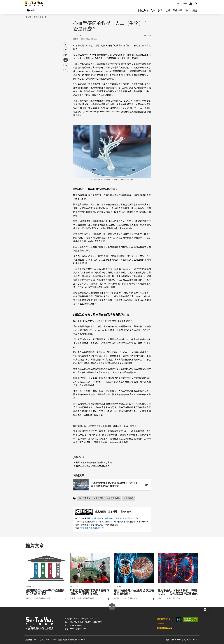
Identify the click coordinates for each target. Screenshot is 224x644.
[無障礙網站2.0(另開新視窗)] (190, 619)
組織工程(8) (128, 498)
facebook (65, 45)
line (64, 55)
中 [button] (66, 60)
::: (175, 3)
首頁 (29, 17)
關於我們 (143, 10)
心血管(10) (98, 498)
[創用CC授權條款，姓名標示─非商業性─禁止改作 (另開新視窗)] (84, 512)
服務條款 (161, 623)
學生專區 (177, 10)
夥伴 (187, 10)
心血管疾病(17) (113, 498)
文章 (152, 10)
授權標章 (82, 528)
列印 (65, 65)
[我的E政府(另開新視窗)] (178, 619)
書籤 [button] (65, 70)
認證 (194, 10)
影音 (160, 10)
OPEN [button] (112, 607)
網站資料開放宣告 (164, 628)
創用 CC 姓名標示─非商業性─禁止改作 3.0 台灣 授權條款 (110, 518)
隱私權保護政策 (163, 619)
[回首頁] (34, 3)
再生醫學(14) (84, 498)
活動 (167, 10)
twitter (65, 50)
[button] (196, 3)
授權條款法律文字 (96, 528)
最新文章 (43, 17)
